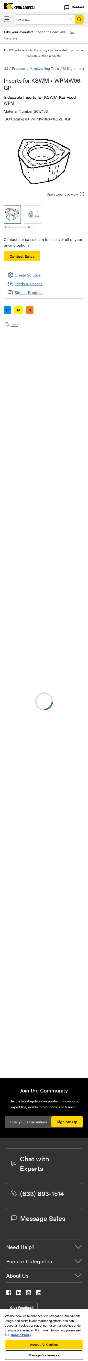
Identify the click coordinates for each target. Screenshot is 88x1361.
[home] (17, 7)
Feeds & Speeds (29, 283)
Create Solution (24, 578)
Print (14, 324)
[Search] (79, 19)
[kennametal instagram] (38, 1293)
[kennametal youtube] (28, 1293)
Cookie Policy (21, 1334)
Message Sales (42, 1218)
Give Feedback (22, 1307)
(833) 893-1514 (42, 1193)
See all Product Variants (58, 455)
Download (62, 655)
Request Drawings (19, 694)
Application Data (27, 341)
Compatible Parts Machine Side (40, 353)
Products (19, 68)
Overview (21, 335)
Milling (68, 68)
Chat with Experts (34, 1163)
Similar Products (29, 292)
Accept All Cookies (44, 1344)
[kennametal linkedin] (18, 1293)
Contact (78, 6)
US (6, 68)
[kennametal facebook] (8, 1293)
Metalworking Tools (44, 68)
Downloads (23, 347)
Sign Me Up (67, 1121)
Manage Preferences (44, 1355)
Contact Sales (22, 256)
